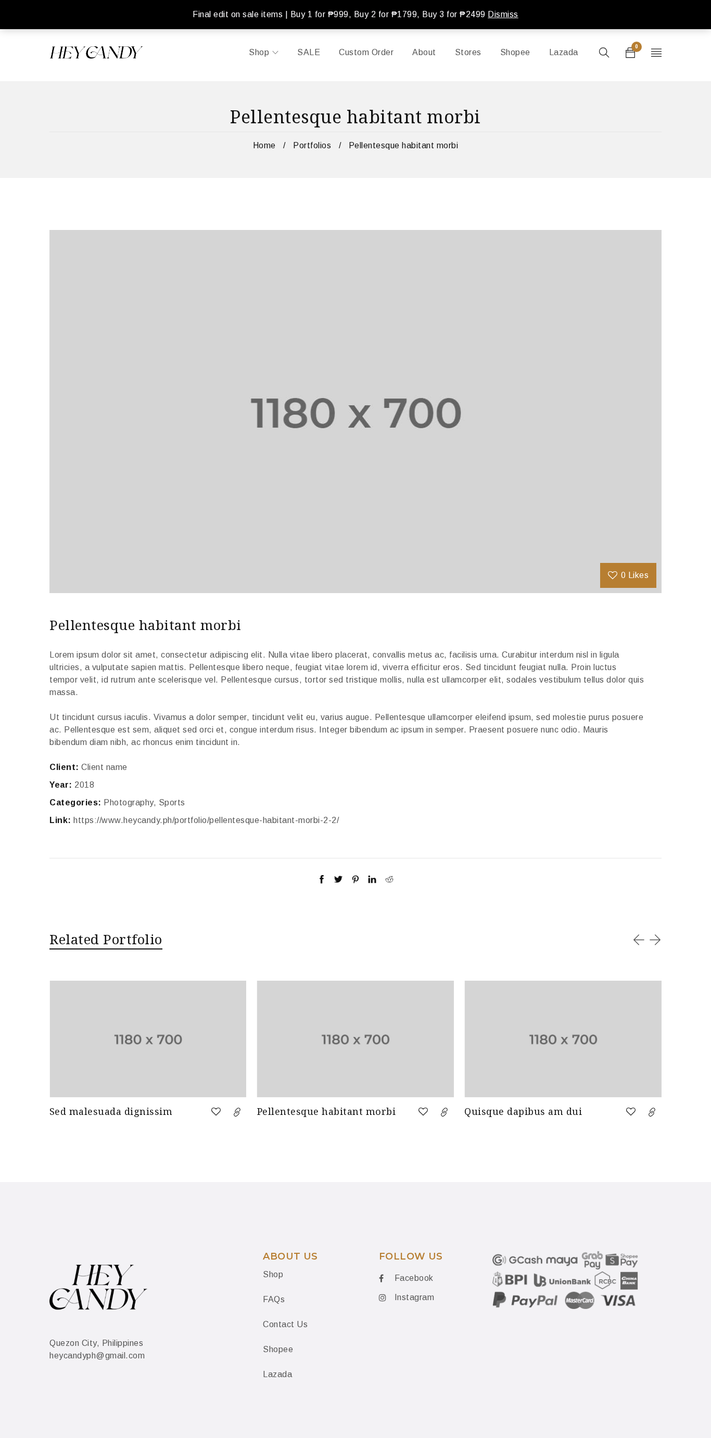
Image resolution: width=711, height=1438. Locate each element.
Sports (172, 802)
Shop (273, 1274)
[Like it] (216, 1111)
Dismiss (503, 14)
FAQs (274, 1299)
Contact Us (285, 1324)
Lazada (277, 1374)
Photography (129, 802)
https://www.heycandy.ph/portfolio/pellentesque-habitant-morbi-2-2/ (206, 820)
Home (264, 145)
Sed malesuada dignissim (111, 1111)
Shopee (278, 1349)
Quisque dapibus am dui (523, 1111)
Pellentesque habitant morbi (326, 1111)
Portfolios (312, 145)
